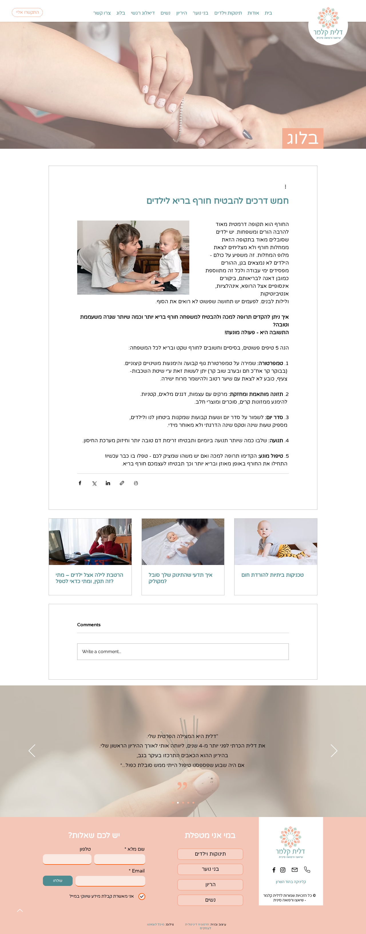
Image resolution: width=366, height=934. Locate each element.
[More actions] (285, 186)
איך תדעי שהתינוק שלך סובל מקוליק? (180, 578)
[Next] (334, 751)
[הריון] (173, 803)
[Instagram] (282, 869)
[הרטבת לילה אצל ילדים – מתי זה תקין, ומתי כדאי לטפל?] (90, 542)
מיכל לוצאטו (155, 924)
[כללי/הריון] (183, 803)
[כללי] (178, 803)
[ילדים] (188, 803)
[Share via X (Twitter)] (94, 483)
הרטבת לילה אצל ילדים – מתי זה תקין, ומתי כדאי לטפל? (89, 578)
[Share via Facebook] (80, 483)
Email (138, 870)
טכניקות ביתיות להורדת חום (272, 575)
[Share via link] (122, 483)
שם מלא (136, 849)
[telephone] (307, 870)
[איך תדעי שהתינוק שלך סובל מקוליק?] (183, 542)
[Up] (20, 910)
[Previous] (32, 751)
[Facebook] (273, 869)
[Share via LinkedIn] (108, 483)
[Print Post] (136, 483)
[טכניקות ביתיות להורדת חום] (275, 542)
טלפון (85, 849)
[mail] (294, 870)
